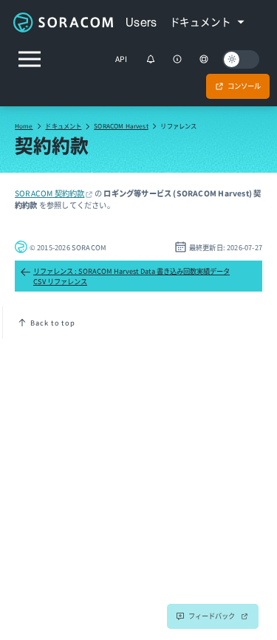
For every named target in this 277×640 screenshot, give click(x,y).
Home (24, 125)
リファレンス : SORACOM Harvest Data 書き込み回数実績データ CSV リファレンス (131, 276)
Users (141, 22)
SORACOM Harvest (121, 125)
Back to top (52, 322)
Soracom (62, 22)
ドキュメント (63, 125)
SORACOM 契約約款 (49, 193)
